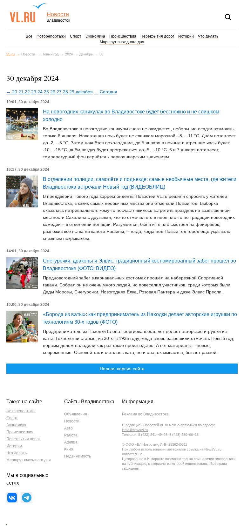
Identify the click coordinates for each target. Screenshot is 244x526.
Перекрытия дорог (157, 36)
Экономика (95, 36)
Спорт (75, 36)
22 (27, 91)
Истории (186, 36)
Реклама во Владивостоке (145, 414)
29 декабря (81, 91)
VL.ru (28, 12)
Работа (71, 435)
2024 (69, 54)
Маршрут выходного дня (122, 42)
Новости (58, 14)
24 (40, 91)
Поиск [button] (228, 17)
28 (65, 91)
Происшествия (122, 36)
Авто (68, 428)
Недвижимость (77, 456)
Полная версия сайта (122, 368)
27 (59, 91)
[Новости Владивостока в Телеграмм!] (26, 497)
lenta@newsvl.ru (135, 430)
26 (52, 91)
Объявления (75, 414)
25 (46, 91)
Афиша (71, 442)
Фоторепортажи (51, 36)
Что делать (208, 36)
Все (29, 36)
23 (33, 91)
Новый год (50, 54)
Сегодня (108, 91)
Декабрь (86, 54)
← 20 (11, 91)
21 (21, 91)
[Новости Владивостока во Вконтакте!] (12, 497)
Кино (68, 449)
